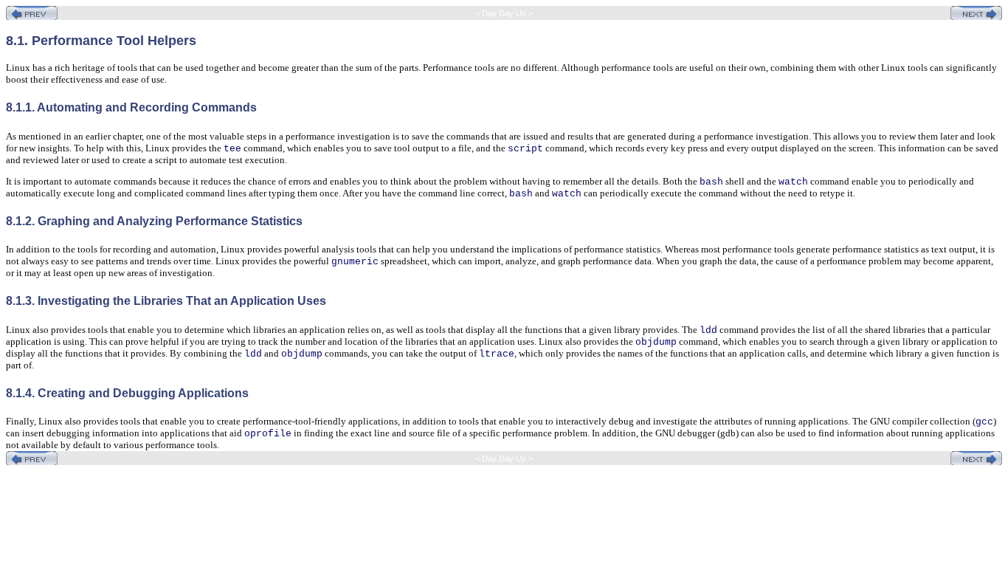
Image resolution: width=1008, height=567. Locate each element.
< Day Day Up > (504, 13)
